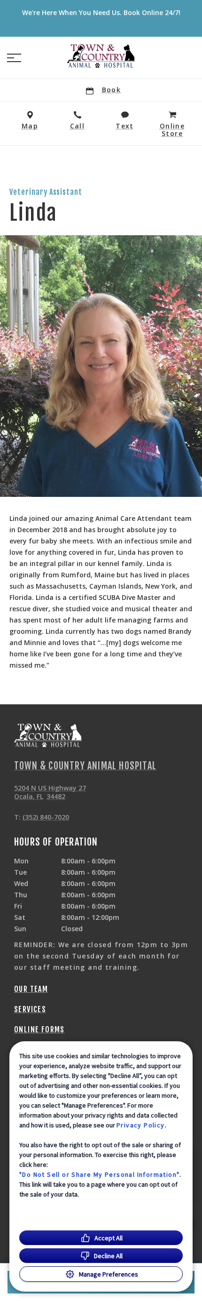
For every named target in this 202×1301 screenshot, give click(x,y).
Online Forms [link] (39, 1029)
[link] (101, 56)
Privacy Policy (141, 1125)
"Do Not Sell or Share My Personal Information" (99, 1174)
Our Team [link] (31, 989)
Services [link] (30, 1009)
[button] (14, 58)
